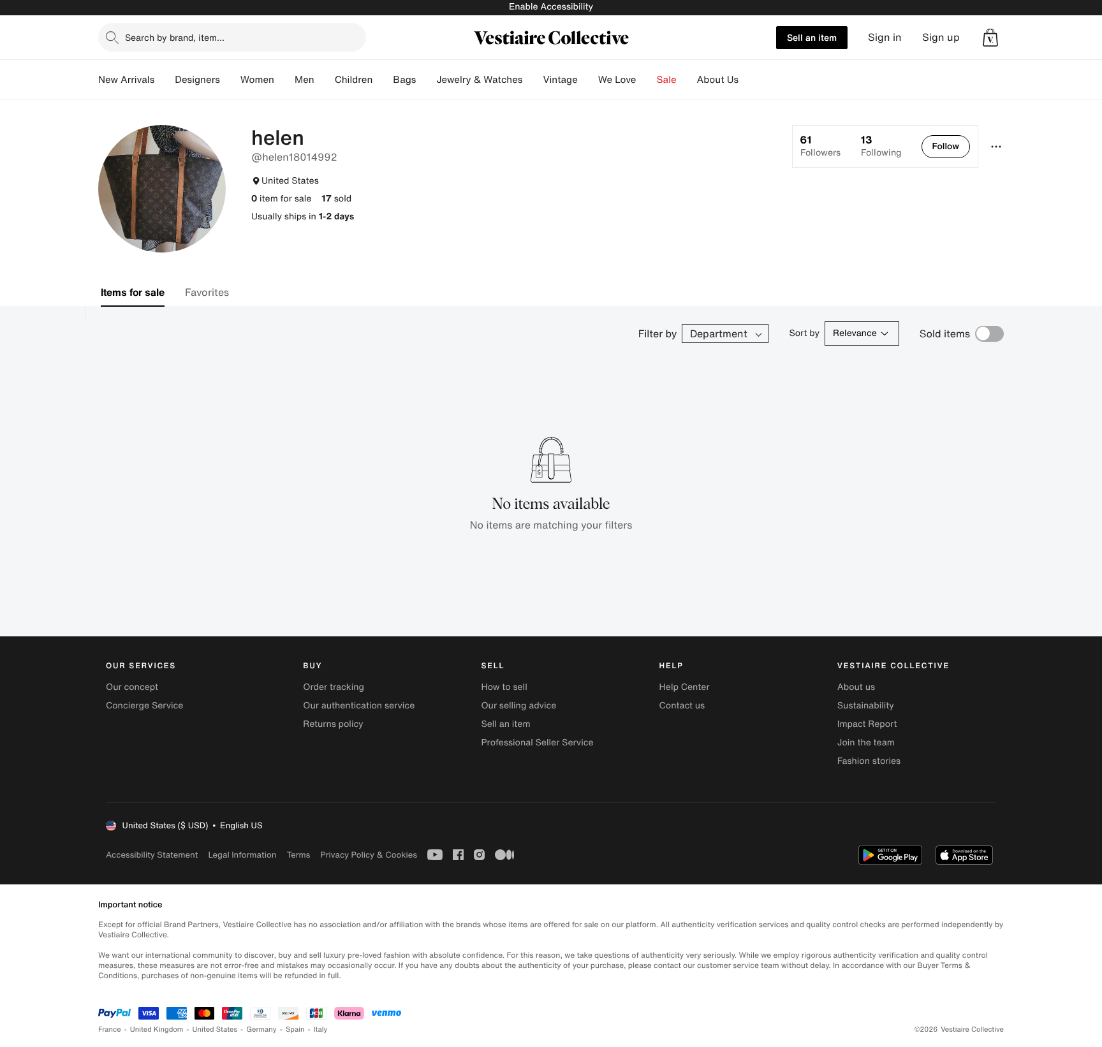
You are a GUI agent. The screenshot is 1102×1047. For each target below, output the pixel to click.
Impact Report (867, 724)
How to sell (504, 687)
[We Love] (647, 80)
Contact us (682, 705)
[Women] (284, 80)
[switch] (989, 334)
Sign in (885, 37)
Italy (321, 1029)
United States (215, 1029)
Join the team (866, 742)
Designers (197, 80)
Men (304, 80)
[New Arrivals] (164, 80)
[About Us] (749, 80)
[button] (990, 38)
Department (718, 333)
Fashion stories (868, 761)
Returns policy (333, 724)
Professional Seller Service (537, 742)
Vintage (560, 80)
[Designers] (230, 80)
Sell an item (812, 37)
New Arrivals (126, 80)
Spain (295, 1029)
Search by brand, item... (174, 37)
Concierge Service (144, 705)
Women (257, 80)
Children (354, 80)
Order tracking (333, 687)
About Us (717, 80)
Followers (820, 146)
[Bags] (426, 80)
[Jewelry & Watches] (532, 80)
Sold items (945, 333)
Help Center (684, 687)
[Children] (383, 80)
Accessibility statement (152, 855)
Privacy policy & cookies (368, 855)
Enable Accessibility (551, 6)
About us (856, 687)
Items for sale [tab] (133, 292)
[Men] (325, 80)
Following (881, 146)
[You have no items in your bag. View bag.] (990, 38)
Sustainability (865, 705)
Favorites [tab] (207, 292)
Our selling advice (518, 705)
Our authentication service (359, 705)
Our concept (132, 687)
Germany (261, 1029)
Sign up (941, 37)
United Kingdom (157, 1029)
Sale (667, 80)
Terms (298, 855)
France (109, 1029)
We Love (617, 80)
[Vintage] (588, 80)
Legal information (242, 855)
